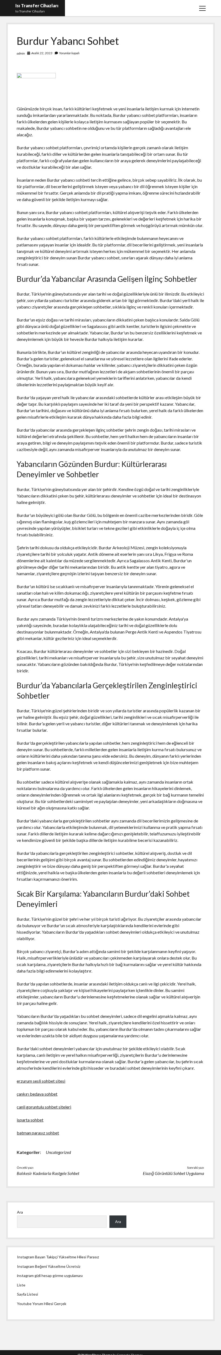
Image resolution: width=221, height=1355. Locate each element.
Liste (21, 1285)
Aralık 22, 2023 (41, 53)
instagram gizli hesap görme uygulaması (50, 1275)
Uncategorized (58, 1152)
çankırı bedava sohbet (37, 1093)
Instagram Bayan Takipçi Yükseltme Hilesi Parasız (58, 1257)
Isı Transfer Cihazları (36, 5)
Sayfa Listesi (27, 1294)
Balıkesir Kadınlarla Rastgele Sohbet (48, 1173)
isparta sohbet (30, 1119)
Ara (20, 1212)
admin (21, 53)
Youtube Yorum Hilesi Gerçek (41, 1303)
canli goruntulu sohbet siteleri (44, 1106)
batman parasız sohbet (38, 1132)
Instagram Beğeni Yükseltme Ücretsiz (48, 1266)
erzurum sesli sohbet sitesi (41, 1080)
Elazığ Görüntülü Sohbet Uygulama (173, 1173)
